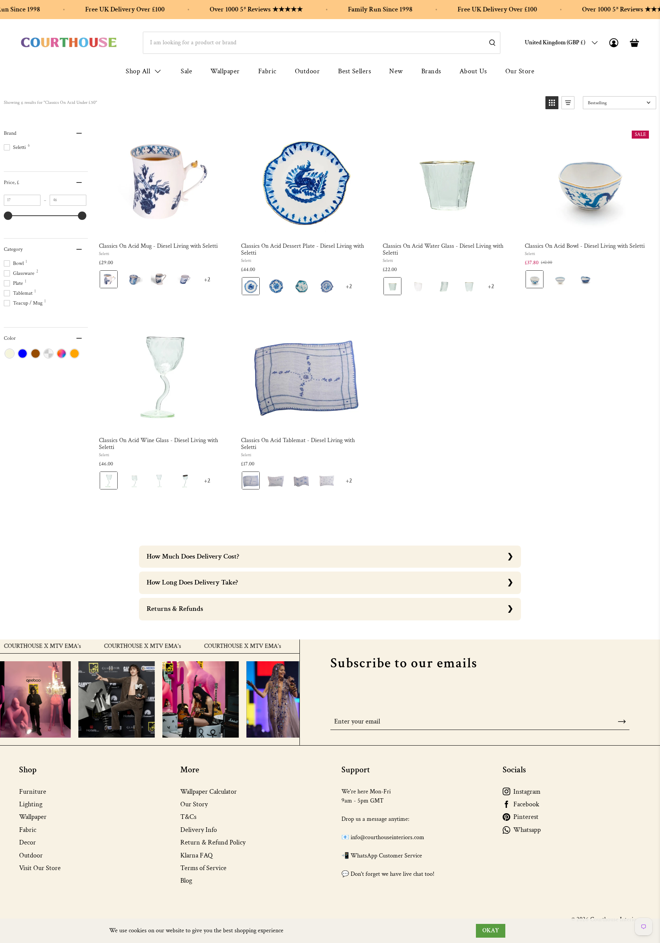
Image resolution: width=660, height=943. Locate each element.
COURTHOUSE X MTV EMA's (136, 646)
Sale (186, 71)
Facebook (526, 804)
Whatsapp (527, 829)
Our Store (520, 71)
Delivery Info (198, 829)
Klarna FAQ (196, 855)
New (396, 71)
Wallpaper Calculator (208, 791)
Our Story (194, 804)
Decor (27, 842)
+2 (214, 282)
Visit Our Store (40, 868)
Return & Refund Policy (213, 842)
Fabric (267, 71)
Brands (431, 71)
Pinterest (526, 816)
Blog (186, 880)
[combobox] (321, 42)
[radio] (109, 279)
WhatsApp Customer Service (386, 856)
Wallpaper (225, 71)
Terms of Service (203, 868)
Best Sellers (354, 71)
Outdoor (307, 71)
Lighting (30, 804)
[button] (551, 102)
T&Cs (188, 816)
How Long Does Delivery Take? (192, 582)
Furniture (32, 791)
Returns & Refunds (175, 609)
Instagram (526, 791)
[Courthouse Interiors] (68, 42)
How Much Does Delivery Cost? (193, 556)
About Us (473, 71)
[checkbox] (9, 353)
